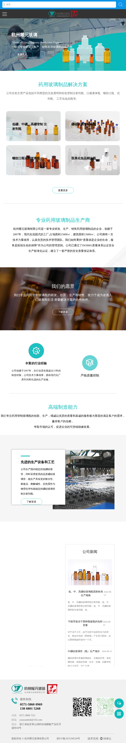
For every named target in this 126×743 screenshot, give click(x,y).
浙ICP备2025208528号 (68, 738)
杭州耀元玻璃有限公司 (36, 738)
